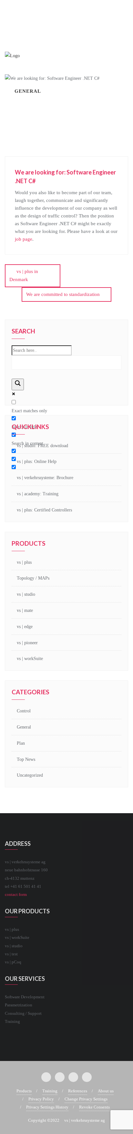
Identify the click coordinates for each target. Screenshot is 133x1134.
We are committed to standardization (63, 294)
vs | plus (24, 562)
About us (106, 1090)
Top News (26, 759)
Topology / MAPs (33, 578)
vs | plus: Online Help (36, 461)
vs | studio (26, 594)
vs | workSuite (30, 658)
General (24, 727)
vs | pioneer (27, 642)
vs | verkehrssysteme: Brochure (45, 477)
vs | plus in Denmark (23, 275)
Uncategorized (30, 775)
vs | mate (25, 610)
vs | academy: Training (37, 493)
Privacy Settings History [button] (47, 1107)
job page (23, 239)
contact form (16, 894)
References (77, 1090)
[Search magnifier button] (18, 384)
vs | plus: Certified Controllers (44, 510)
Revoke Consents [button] (94, 1107)
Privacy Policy (41, 1099)
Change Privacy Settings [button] (86, 1099)
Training (49, 1090)
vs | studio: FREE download (42, 445)
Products (24, 1090)
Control (24, 711)
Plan (21, 743)
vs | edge (25, 626)
